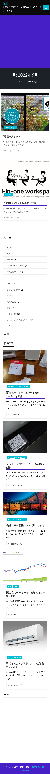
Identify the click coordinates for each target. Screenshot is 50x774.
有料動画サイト (13, 271)
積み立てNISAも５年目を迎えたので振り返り (25, 593)
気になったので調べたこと (18, 320)
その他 (9, 247)
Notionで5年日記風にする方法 (19, 202)
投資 (8, 253)
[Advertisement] (25, 41)
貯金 (8, 326)
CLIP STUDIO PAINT (16, 265)
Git (8, 277)
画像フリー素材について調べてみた (25, 525)
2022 (29, 82)
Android (10, 259)
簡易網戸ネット (11, 136)
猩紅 (5, 3)
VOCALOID (12, 302)
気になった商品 (10, 128)
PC (8, 296)
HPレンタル (12, 314)
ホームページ (18, 82)
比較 (8, 308)
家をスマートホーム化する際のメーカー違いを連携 (25, 394)
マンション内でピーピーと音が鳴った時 (25, 465)
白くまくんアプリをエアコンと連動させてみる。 (25, 664)
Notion (8, 194)
